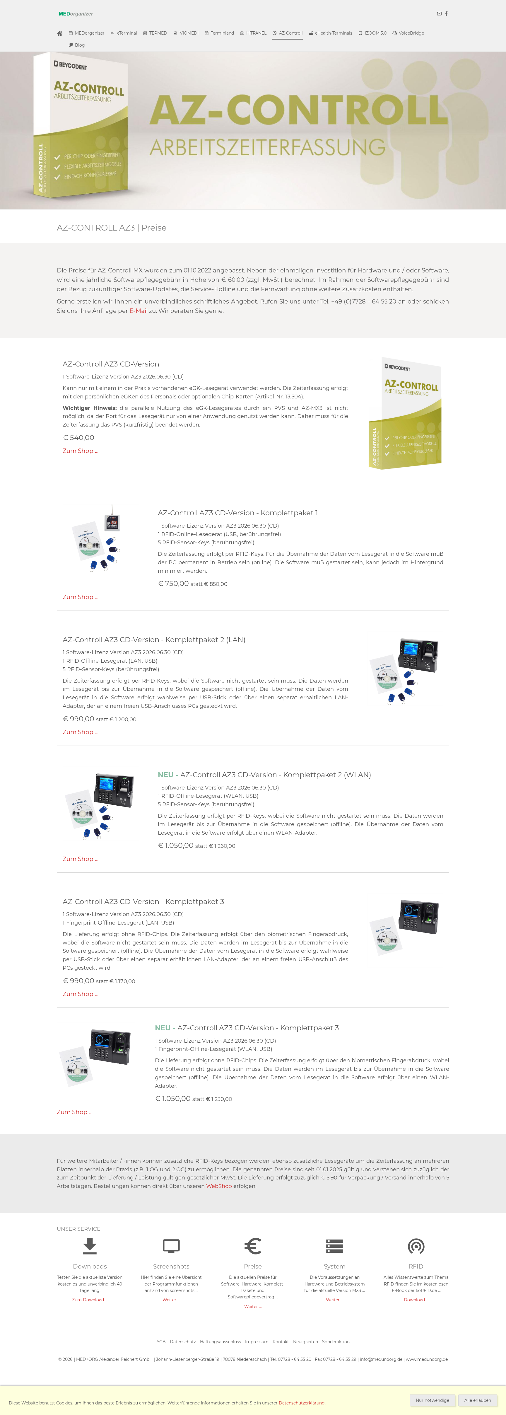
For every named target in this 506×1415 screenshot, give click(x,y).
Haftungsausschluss (220, 1341)
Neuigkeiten (305, 1341)
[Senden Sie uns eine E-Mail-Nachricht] (439, 13)
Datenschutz (183, 1341)
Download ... (416, 1300)
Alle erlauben (477, 1400)
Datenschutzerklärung (302, 1403)
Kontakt (281, 1341)
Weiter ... (171, 1300)
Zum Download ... (90, 1300)
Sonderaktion (336, 1341)
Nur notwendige (432, 1400)
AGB (161, 1341)
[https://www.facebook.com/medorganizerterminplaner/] (446, 13)
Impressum (257, 1341)
